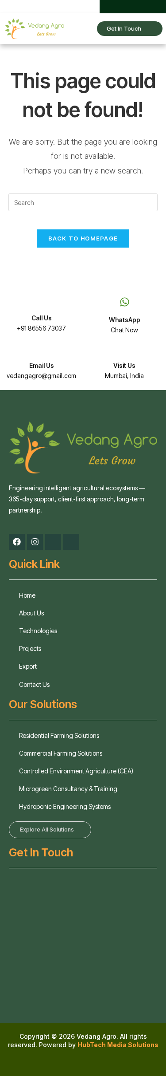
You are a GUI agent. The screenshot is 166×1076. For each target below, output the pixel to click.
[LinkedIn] (145, 6)
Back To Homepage (83, 238)
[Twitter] (130, 6)
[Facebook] (116, 6)
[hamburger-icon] (81, 28)
